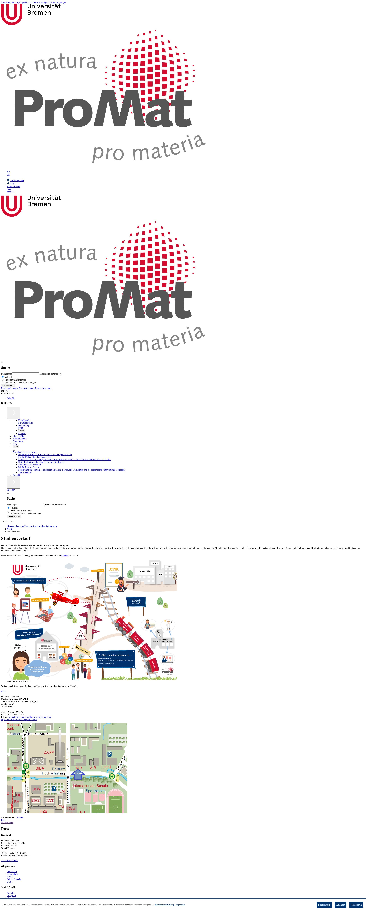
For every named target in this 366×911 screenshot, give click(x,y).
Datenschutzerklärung (164, 905)
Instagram (11, 895)
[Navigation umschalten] (2, 362)
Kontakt (65, 555)
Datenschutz (12, 874)
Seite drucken (7, 822)
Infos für (11, 398)
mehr (3, 691)
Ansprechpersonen (9, 860)
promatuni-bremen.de (30, 717)
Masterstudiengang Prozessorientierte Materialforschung (26, 388)
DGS (9, 882)
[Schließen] (14, 450)
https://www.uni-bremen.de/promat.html (19, 719)
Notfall (10, 876)
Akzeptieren (356, 905)
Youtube (10, 893)
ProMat (20, 817)
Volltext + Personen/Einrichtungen (20, 382)
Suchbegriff (6, 374)
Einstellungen (324, 905)
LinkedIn (11, 898)
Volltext (8, 377)
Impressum (12, 871)
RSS (3, 820)
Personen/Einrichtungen (15, 380)
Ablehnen (340, 905)
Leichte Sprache (14, 879)
